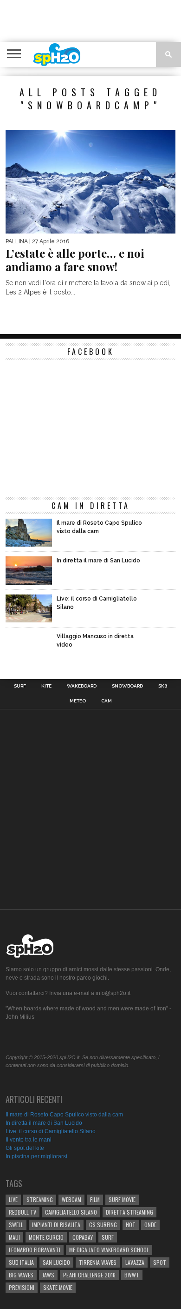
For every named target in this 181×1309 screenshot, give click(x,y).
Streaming (39, 1199)
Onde (150, 1225)
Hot (131, 1225)
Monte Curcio (46, 1237)
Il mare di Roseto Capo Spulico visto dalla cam (64, 1114)
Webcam (71, 1199)
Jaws (48, 1275)
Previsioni (21, 1287)
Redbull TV (22, 1212)
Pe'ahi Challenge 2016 (89, 1275)
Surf (20, 686)
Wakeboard (82, 686)
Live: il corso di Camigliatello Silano (51, 1131)
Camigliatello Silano (71, 1212)
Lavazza (134, 1262)
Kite (46, 686)
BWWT (131, 1275)
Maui (14, 1237)
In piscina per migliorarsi (36, 1156)
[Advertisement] (94, 21)
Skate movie (57, 1287)
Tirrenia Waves (97, 1262)
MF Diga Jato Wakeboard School (109, 1250)
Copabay (82, 1237)
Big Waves (21, 1275)
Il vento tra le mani (29, 1139)
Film (95, 1199)
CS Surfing (103, 1225)
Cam (106, 701)
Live (13, 1199)
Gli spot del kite (25, 1148)
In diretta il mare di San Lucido (44, 1123)
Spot (159, 1262)
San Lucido (56, 1262)
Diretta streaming (129, 1212)
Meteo (78, 701)
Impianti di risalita (56, 1225)
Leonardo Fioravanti (34, 1250)
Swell (16, 1225)
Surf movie (122, 1199)
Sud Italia (21, 1262)
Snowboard (127, 686)
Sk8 (162, 686)
